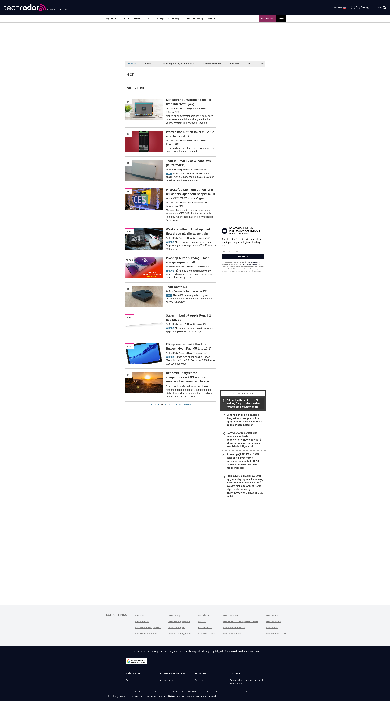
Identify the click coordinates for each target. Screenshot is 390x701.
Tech (128, 101)
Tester (125, 18)
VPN (250, 63)
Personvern (201, 673)
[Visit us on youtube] (363, 7)
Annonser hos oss (169, 680)
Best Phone (203, 615)
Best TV (202, 621)
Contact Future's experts (172, 673)
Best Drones (272, 627)
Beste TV (149, 63)
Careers (199, 680)
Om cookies (235, 673)
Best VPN (139, 615)
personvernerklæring (249, 264)
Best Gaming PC (176, 627)
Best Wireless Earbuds (234, 627)
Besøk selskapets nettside (245, 651)
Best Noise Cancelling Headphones (240, 621)
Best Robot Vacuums (276, 633)
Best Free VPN (142, 621)
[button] (382, 7)
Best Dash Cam (273, 621)
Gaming (173, 18)
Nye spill (234, 63)
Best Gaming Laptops (179, 621)
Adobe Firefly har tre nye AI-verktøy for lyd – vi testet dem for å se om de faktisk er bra (243, 403)
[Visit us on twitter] (358, 7)
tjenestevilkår (253, 262)
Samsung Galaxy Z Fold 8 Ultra (179, 63)
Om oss (129, 680)
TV (148, 18)
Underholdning (193, 18)
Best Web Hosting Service (148, 627)
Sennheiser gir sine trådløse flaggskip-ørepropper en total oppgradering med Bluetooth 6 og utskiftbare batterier (244, 420)
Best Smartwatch (206, 633)
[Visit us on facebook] (353, 7)
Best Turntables (231, 615)
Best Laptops (175, 615)
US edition (168, 696)
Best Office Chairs (232, 633)
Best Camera (272, 615)
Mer (211, 18)
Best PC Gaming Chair (179, 633)
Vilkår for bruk (133, 673)
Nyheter (111, 18)
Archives (187, 405)
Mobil (137, 18)
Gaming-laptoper (212, 63)
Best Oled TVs (205, 627)
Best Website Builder (146, 633)
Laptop (159, 18)
